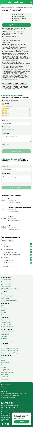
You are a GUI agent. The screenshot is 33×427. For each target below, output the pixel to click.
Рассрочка (4, 336)
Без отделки (4, 374)
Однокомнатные (5, 282)
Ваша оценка (6, 127)
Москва (3, 360)
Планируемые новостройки (9, 300)
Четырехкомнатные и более (9, 288)
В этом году (4, 346)
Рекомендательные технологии (21, 412)
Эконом (3, 305)
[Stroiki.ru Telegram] (2, 424)
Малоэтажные (5, 379)
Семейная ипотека (6, 334)
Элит (2, 315)
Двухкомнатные (5, 284)
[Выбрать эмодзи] (8, 145)
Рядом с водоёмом (6, 320)
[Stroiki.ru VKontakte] (5, 424)
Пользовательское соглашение (10, 395)
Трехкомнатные (5, 286)
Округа (10, 240)
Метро (4, 240)
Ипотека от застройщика (8, 341)
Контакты (4, 391)
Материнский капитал (7, 332)
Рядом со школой (6, 324)
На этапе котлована (6, 296)
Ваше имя (5, 120)
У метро (3, 358)
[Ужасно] (3, 129)
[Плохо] (4, 129)
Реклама (3, 389)
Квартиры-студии (6, 279)
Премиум (3, 312)
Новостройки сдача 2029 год (9, 353)
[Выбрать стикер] (5, 145)
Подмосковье (5, 365)
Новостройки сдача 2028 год (9, 350)
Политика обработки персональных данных (13, 393)
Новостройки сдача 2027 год (9, 348)
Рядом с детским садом (7, 326)
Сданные (3, 293)
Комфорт (3, 308)
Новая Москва (5, 362)
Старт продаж (5, 298)
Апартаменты (5, 376)
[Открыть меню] (2, 2)
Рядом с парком (5, 322)
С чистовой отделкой (7, 372)
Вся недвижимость (6, 384)
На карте (3, 367)
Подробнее (21, 418)
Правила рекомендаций (8, 397)
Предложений (16, 20)
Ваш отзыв (5, 133)
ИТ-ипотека (4, 338)
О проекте (4, 387)
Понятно (22, 421)
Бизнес (3, 310)
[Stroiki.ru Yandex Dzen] (8, 424)
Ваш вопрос (6, 173)
